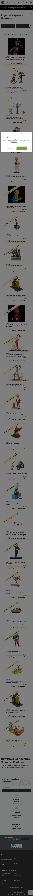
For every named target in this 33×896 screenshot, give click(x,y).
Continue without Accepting (26, 133)
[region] (16, 142)
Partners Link (5, 143)
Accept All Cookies (22, 148)
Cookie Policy (14, 141)
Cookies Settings (10, 147)
